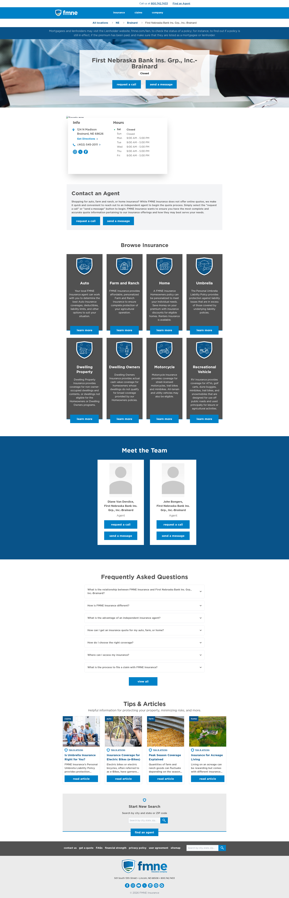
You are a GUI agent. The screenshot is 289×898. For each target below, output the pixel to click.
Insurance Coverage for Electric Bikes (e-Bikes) (123, 757)
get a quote (86, 847)
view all (143, 681)
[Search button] (164, 820)
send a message (161, 84)
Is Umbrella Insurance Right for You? (80, 757)
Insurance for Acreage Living (207, 757)
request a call (126, 84)
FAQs (99, 847)
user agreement (158, 847)
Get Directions (86, 138)
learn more (84, 330)
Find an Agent (181, 3)
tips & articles (76, 750)
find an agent (144, 832)
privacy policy (137, 847)
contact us (70, 847)
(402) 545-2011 (87, 144)
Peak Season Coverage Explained (165, 757)
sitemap (175, 847)
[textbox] (144, 207)
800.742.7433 (159, 3)
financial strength (115, 847)
